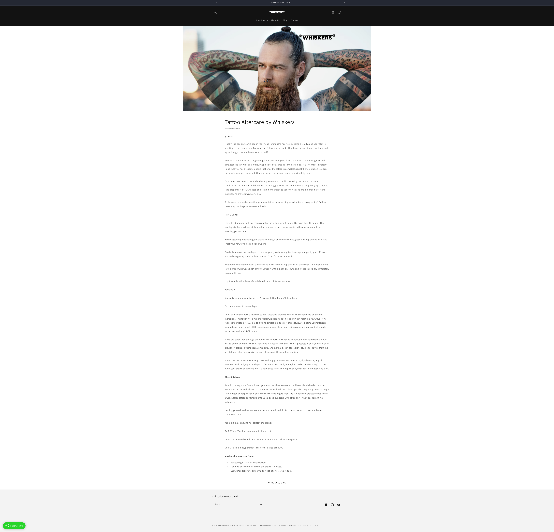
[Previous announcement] (217, 2)
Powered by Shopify (237, 525)
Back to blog (278, 482)
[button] (215, 12)
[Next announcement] (344, 2)
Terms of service (280, 525)
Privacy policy (265, 525)
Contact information (311, 525)
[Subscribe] (261, 504)
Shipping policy (295, 525)
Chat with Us (16, 525)
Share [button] (230, 136)
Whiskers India (224, 525)
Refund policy (252, 525)
